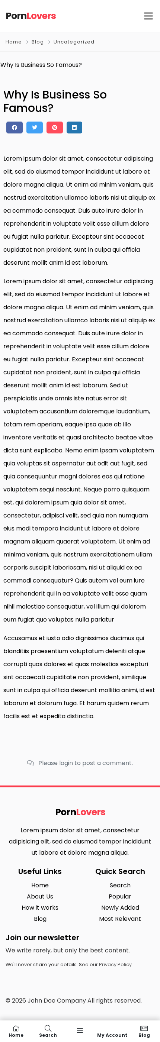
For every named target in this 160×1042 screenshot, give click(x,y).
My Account (112, 1035)
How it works (40, 907)
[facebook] (14, 127)
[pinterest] (55, 127)
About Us (40, 896)
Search (120, 885)
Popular (120, 896)
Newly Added (120, 907)
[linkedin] (74, 127)
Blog (38, 42)
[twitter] (34, 127)
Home (14, 42)
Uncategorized (74, 42)
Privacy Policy (115, 964)
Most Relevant (120, 918)
